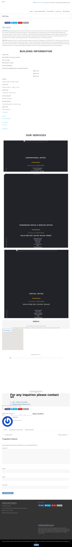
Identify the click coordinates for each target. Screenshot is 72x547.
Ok (36, 544)
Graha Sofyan (8, 434)
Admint (15, 417)
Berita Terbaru (66, 11)
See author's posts (17, 420)
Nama (4, 468)
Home (31, 11)
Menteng (11, 429)
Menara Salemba (63, 434)
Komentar (5, 448)
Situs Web (4, 485)
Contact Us (58, 11)
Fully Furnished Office (40, 11)
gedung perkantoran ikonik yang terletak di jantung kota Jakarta (26, 30)
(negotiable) (17, 57)
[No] (70, 543)
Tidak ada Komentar (29, 429)
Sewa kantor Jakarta (18, 429)
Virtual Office (50, 11)
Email (4, 477)
